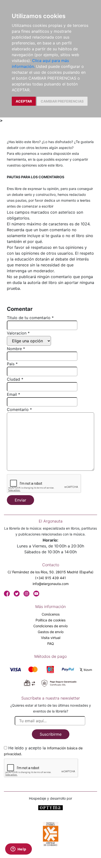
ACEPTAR (24, 101)
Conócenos (51, 614)
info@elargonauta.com (51, 584)
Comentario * (19, 409)
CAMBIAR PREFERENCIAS (62, 101)
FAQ (50, 643)
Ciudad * (15, 379)
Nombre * (16, 348)
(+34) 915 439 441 (50, 578)
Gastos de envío (50, 632)
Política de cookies (50, 620)
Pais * (12, 363)
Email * (13, 394)
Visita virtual (50, 638)
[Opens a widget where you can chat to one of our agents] (18, 849)
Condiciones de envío (50, 626)
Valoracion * (18, 333)
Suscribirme (51, 734)
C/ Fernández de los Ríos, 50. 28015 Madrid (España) (50, 572)
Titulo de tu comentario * (30, 317)
